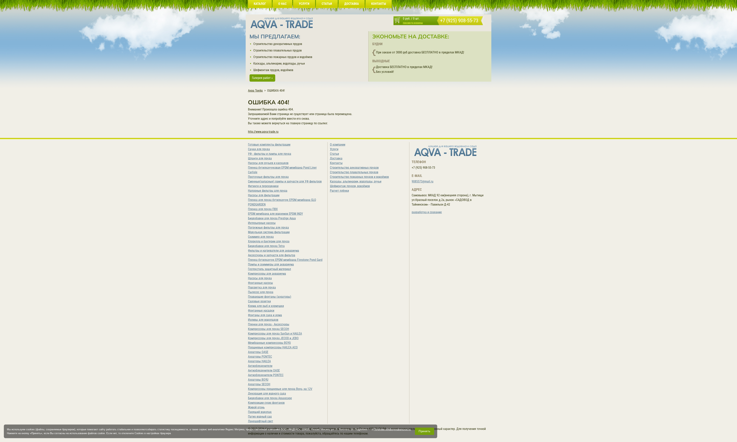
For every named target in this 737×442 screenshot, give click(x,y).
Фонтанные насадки (261, 310)
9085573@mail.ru (422, 181)
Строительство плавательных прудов (277, 50)
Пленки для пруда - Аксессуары (268, 324)
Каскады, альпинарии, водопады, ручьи (279, 63)
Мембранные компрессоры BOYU (269, 343)
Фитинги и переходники (263, 186)
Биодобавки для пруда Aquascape (270, 398)
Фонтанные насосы (260, 283)
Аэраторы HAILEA (259, 361)
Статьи (334, 154)
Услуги (334, 149)
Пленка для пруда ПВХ (263, 209)
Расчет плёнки (339, 190)
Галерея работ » (262, 78)
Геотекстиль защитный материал (269, 269)
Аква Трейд (255, 90)
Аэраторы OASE (258, 352)
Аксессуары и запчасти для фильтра (271, 255)
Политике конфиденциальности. (392, 429)
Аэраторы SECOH (259, 384)
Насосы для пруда (260, 278)
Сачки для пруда (259, 149)
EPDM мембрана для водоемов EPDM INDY (275, 214)
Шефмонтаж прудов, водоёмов (273, 70)
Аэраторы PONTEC (260, 356)
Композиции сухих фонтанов (266, 403)
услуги (304, 4)
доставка (351, 4)
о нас (282, 4)
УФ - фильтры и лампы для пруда (269, 154)
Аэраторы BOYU (258, 379)
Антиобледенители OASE (264, 370)
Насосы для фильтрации (263, 195)
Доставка (336, 158)
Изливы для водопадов (263, 320)
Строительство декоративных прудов (277, 44)
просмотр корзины (413, 22)
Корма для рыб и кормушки (266, 306)
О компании (337, 144)
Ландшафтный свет (260, 421)
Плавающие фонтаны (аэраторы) (269, 297)
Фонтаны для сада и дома (265, 315)
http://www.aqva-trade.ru (263, 132)
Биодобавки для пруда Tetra (266, 246)
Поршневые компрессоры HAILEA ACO (273, 347)
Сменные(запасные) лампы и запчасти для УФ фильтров (285, 181)
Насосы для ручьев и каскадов (268, 163)
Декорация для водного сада (267, 393)
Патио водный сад (260, 416)
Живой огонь (256, 407)
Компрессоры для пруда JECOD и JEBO (273, 338)
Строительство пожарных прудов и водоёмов (282, 57)
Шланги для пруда (260, 158)
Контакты (336, 163)
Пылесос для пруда (260, 292)
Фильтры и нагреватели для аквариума (273, 250)
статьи (327, 4)
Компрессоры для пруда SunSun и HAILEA (275, 333)
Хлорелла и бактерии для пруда (268, 241)
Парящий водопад (260, 412)
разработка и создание (427, 212)
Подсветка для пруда (262, 287)
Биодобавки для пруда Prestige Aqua (272, 218)
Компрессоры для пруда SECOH (268, 329)
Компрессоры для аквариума (267, 273)
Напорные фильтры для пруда (267, 190)
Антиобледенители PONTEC (265, 375)
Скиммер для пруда (261, 237)
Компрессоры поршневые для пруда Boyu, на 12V (280, 389)
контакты (378, 4)
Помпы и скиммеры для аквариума (271, 264)
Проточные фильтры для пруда (268, 177)
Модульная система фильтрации (269, 232)
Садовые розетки (259, 301)
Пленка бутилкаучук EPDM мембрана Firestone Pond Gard (285, 260)
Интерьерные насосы (262, 223)
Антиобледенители (260, 366)
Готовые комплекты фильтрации (269, 144)
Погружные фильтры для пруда (268, 227)
